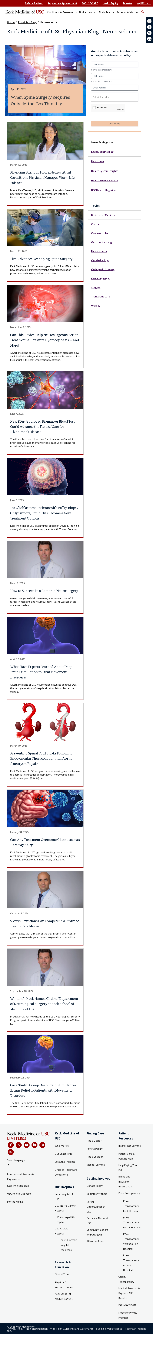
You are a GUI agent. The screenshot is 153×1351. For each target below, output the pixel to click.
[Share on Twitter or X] (149, 33)
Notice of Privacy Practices (127, 1315)
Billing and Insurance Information (125, 1181)
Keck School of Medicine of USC (64, 1296)
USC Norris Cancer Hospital (65, 1208)
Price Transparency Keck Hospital (131, 1206)
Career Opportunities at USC (96, 1206)
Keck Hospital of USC (64, 1196)
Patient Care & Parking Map (126, 1156)
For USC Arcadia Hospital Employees (68, 1245)
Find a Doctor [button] (106, 12)
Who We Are (62, 1145)
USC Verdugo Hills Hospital (65, 1219)
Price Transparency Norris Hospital (131, 1222)
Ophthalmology (100, 260)
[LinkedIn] (34, 1145)
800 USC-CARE (90, 3)
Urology (95, 305)
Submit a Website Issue (109, 1328)
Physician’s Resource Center (64, 1285)
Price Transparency (129, 1193)
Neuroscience (99, 251)
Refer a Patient (34, 3)
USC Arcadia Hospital (61, 1231)
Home (11, 22)
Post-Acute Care (127, 1304)
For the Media (15, 1201)
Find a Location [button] (87, 12)
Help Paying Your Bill (128, 1168)
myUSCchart (144, 3)
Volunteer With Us (97, 1193)
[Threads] (10, 1152)
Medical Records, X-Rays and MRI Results (129, 1293)
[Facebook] (10, 1145)
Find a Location (95, 1156)
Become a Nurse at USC (97, 1221)
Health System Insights (104, 171)
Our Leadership (63, 1153)
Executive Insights (65, 1161)
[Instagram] (42, 1145)
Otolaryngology (100, 278)
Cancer (95, 224)
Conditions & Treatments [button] (62, 12)
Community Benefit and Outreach (97, 1232)
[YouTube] (26, 1145)
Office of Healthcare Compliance (66, 1172)
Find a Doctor (94, 1140)
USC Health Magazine (103, 190)
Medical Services (96, 1164)
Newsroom (97, 161)
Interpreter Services (129, 1145)
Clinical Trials (62, 1274)
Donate (127, 3)
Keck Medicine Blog (102, 151)
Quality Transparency (126, 1279)
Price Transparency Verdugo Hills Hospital (131, 1241)
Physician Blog (27, 22)
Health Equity (110, 3)
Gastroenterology (101, 242)
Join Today (115, 123)
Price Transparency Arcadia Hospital (131, 1263)
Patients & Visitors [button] (127, 12)
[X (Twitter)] (18, 1145)
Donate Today (95, 1185)
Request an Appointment (62, 3)
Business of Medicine (103, 215)
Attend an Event (95, 1241)
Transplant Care (100, 296)
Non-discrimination (37, 1328)
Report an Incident (135, 1328)
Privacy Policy (15, 1328)
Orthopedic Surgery (102, 269)
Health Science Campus (104, 180)
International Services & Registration (20, 1177)
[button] (143, 10)
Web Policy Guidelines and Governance (71, 1328)
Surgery (95, 287)
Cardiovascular (99, 233)
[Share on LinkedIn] (149, 39)
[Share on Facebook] (149, 27)
